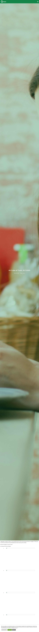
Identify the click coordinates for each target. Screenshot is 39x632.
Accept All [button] (9, 629)
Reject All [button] (13, 629)
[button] (38, 2)
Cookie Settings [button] (4, 629)
